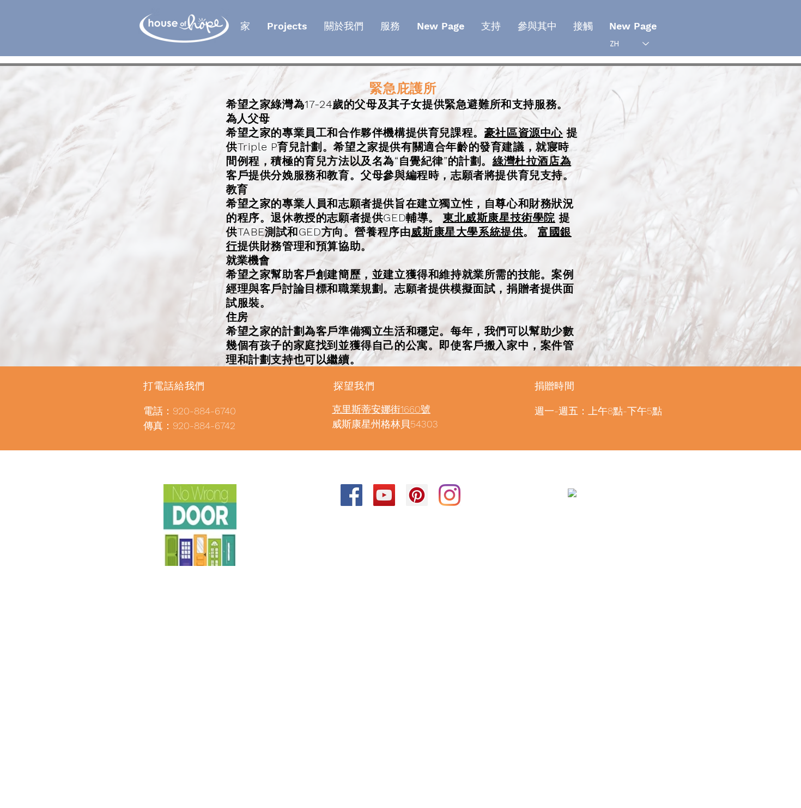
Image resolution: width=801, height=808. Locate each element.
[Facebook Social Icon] (351, 495)
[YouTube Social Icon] (384, 495)
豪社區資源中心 (523, 132)
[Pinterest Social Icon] (417, 495)
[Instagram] (449, 495)
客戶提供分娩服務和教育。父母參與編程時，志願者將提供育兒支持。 (400, 175)
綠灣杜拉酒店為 (532, 160)
